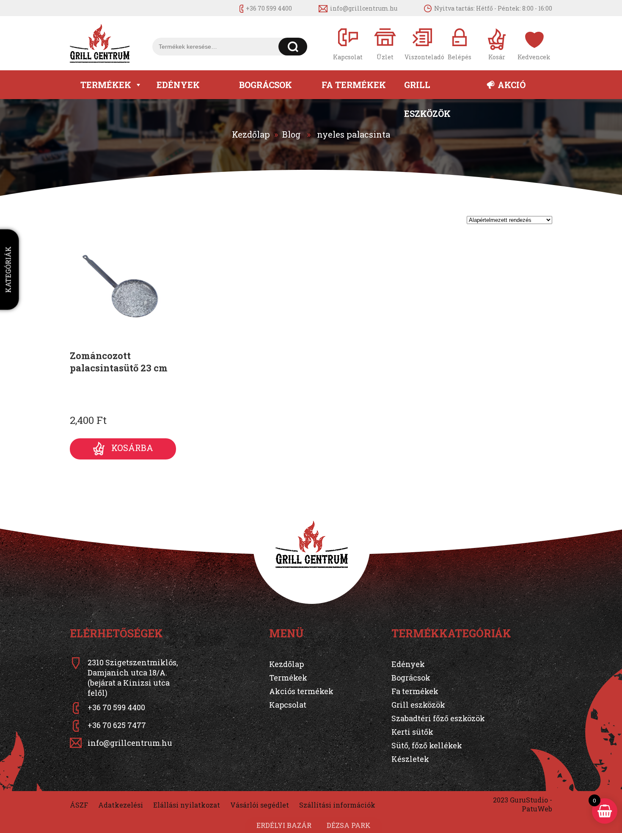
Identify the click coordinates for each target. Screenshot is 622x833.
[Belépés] (459, 43)
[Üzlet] (385, 43)
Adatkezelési (120, 804)
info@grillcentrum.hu (363, 8)
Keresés (293, 46)
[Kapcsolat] (348, 43)
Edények (178, 84)
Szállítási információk (337, 804)
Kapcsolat (287, 705)
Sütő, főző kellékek (426, 745)
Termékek (105, 84)
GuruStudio (529, 799)
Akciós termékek (301, 691)
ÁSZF (79, 804)
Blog (291, 134)
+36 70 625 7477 (117, 725)
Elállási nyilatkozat (186, 804)
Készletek (410, 759)
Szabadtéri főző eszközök (438, 718)
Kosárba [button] (132, 447)
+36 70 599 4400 (269, 8)
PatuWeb (537, 808)
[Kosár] (497, 43)
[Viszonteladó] (422, 43)
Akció (512, 84)
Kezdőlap (251, 134)
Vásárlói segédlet (259, 804)
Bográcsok (265, 84)
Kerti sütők (412, 732)
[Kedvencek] (534, 43)
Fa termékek (354, 84)
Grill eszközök (427, 89)
